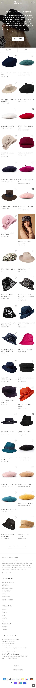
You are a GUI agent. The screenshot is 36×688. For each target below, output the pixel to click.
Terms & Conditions (8, 600)
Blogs (3, 615)
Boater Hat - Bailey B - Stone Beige (9, 100)
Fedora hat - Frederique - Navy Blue (9, 378)
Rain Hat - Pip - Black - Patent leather (9, 323)
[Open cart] (33, 2)
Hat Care (5, 594)
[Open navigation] (2, 2)
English (17, 666)
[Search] (31, 2)
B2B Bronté (5, 585)
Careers (4, 630)
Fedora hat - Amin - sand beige (25, 268)
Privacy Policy (6, 597)
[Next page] (26, 546)
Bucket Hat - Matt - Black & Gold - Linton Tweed (26, 296)
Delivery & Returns (7, 588)
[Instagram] (6, 572)
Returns (4, 618)
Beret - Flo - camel (25, 484)
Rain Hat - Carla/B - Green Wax (8, 535)
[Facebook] (2, 572)
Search (4, 609)
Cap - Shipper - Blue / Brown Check (26, 242)
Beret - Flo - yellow (25, 503)
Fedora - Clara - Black (9, 206)
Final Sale (5, 627)
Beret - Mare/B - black (26, 99)
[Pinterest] (10, 572)
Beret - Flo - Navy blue (9, 179)
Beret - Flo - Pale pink (9, 484)
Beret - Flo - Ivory (7, 126)
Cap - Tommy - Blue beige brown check (8, 269)
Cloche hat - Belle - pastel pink (8, 233)
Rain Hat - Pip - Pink (25, 349)
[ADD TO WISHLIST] (15, 56)
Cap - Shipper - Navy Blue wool (8, 401)
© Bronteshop (18, 670)
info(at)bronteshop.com (13, 654)
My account (5, 621)
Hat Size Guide (6, 591)
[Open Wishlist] (33, 685)
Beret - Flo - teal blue (9, 509)
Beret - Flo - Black (25, 458)
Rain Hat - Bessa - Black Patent (7, 295)
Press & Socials (6, 624)
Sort (26, 50)
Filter (8, 50)
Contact (4, 612)
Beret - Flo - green (25, 73)
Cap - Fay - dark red (25, 153)
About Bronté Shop (8, 582)
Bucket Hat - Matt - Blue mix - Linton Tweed (8, 351)
